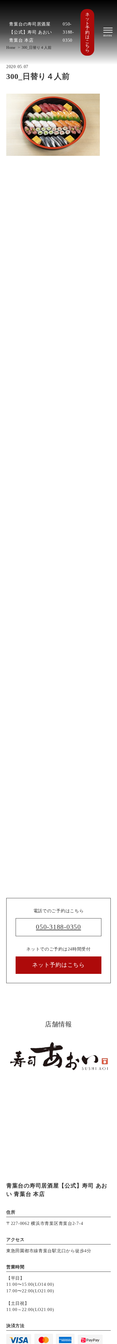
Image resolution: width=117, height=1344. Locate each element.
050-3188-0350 (68, 32)
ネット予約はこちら (87, 32)
